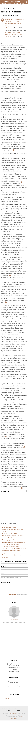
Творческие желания (8, 553)
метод (5, 698)
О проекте (19, 4)
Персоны (6, 4)
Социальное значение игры (10, 546)
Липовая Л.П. (9, 19)
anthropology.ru (14, 713)
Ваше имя (4, 566)
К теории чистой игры (9, 527)
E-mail (3, 573)
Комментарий (6, 582)
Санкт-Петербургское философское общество (13, 34)
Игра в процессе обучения (10, 540)
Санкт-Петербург (10, 32)
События (6, 1)
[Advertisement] (14, 507)
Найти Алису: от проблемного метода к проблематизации (14, 21)
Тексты (16, 1)
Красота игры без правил (9, 533)
